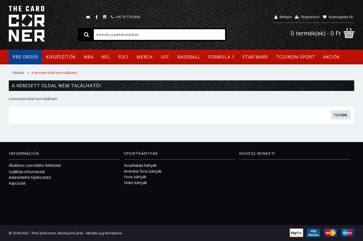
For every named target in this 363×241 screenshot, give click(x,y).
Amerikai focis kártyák (143, 171)
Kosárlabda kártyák (140, 165)
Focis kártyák (135, 176)
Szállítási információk (27, 171)
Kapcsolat (17, 183)
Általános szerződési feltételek (35, 165)
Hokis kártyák (135, 182)
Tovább (340, 115)
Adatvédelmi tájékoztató (30, 177)
